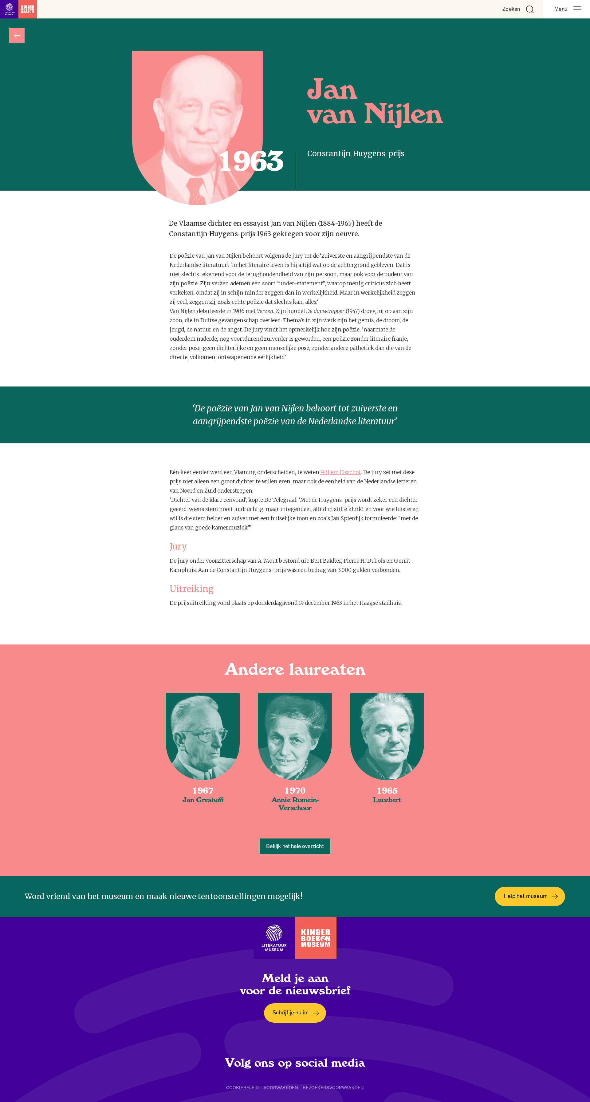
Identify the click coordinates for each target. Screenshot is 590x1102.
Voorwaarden (281, 1087)
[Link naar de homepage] (18, 9)
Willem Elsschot (341, 472)
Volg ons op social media (295, 1063)
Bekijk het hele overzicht (295, 846)
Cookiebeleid (242, 1087)
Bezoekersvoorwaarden (333, 1087)
